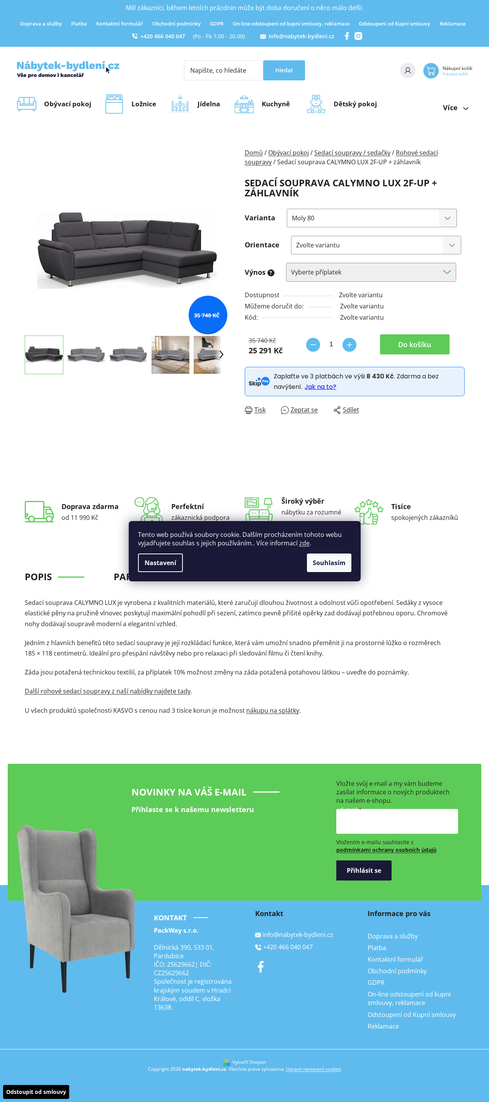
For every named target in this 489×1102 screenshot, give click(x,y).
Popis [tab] (38, 576)
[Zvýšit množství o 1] (349, 345)
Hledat (284, 70)
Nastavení (160, 563)
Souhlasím (329, 563)
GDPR (216, 23)
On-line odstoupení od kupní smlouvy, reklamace (291, 23)
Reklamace (452, 23)
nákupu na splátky (272, 710)
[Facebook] (261, 967)
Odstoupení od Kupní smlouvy (394, 23)
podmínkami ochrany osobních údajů (386, 849)
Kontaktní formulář (119, 23)
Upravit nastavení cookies (313, 1069)
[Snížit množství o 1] (313, 345)
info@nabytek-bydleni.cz (301, 36)
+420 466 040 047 (162, 36)
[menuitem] (70, 104)
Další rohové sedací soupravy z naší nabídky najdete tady (108, 691)
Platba (79, 23)
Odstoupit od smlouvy (36, 1091)
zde (304, 543)
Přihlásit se (364, 870)
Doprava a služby (41, 23)
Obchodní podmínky (176, 23)
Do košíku (414, 344)
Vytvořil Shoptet (249, 1062)
